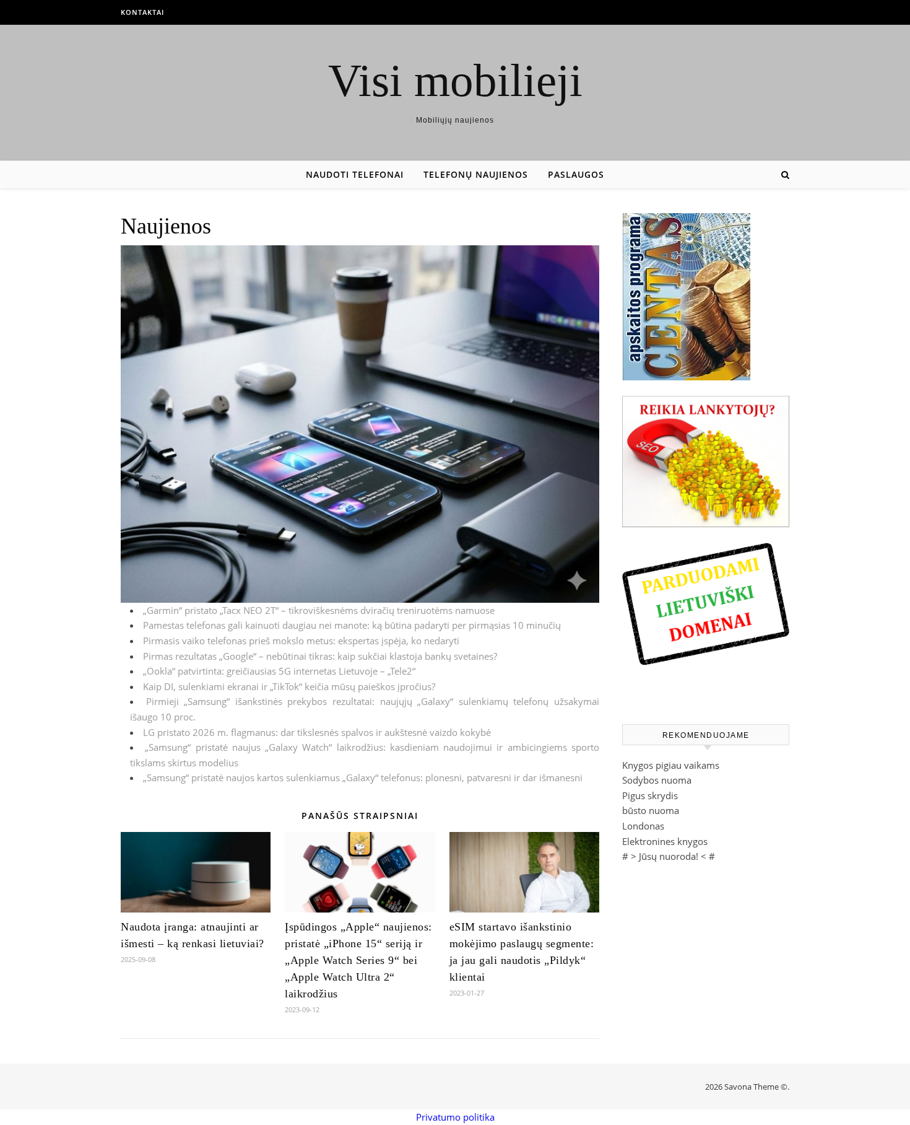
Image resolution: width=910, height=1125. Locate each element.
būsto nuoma (650, 810)
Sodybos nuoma (656, 780)
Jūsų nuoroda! (668, 856)
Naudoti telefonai (355, 174)
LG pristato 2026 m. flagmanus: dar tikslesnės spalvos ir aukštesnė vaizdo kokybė (317, 732)
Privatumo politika (455, 1117)
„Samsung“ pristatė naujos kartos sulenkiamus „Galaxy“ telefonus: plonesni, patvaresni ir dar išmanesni (363, 777)
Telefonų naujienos (475, 174)
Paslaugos (576, 174)
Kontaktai (142, 12)
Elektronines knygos (665, 841)
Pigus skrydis (650, 795)
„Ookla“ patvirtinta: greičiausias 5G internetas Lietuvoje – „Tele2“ (279, 671)
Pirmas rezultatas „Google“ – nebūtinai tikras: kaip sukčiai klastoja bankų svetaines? (320, 656)
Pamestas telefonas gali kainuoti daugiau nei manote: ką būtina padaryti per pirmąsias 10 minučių (352, 625)
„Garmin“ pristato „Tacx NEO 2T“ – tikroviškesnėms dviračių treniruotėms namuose (319, 610)
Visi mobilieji (455, 80)
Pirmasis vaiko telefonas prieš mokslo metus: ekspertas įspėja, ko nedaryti (301, 640)
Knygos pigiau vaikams (670, 765)
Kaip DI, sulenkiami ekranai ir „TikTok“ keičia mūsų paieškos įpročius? (289, 686)
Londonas (643, 826)
